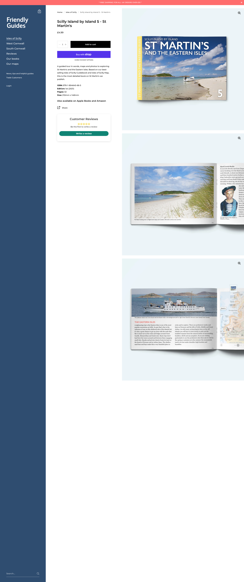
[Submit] (38, 573)
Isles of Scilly (71, 12)
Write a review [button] (84, 134)
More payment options (84, 60)
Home (59, 12)
